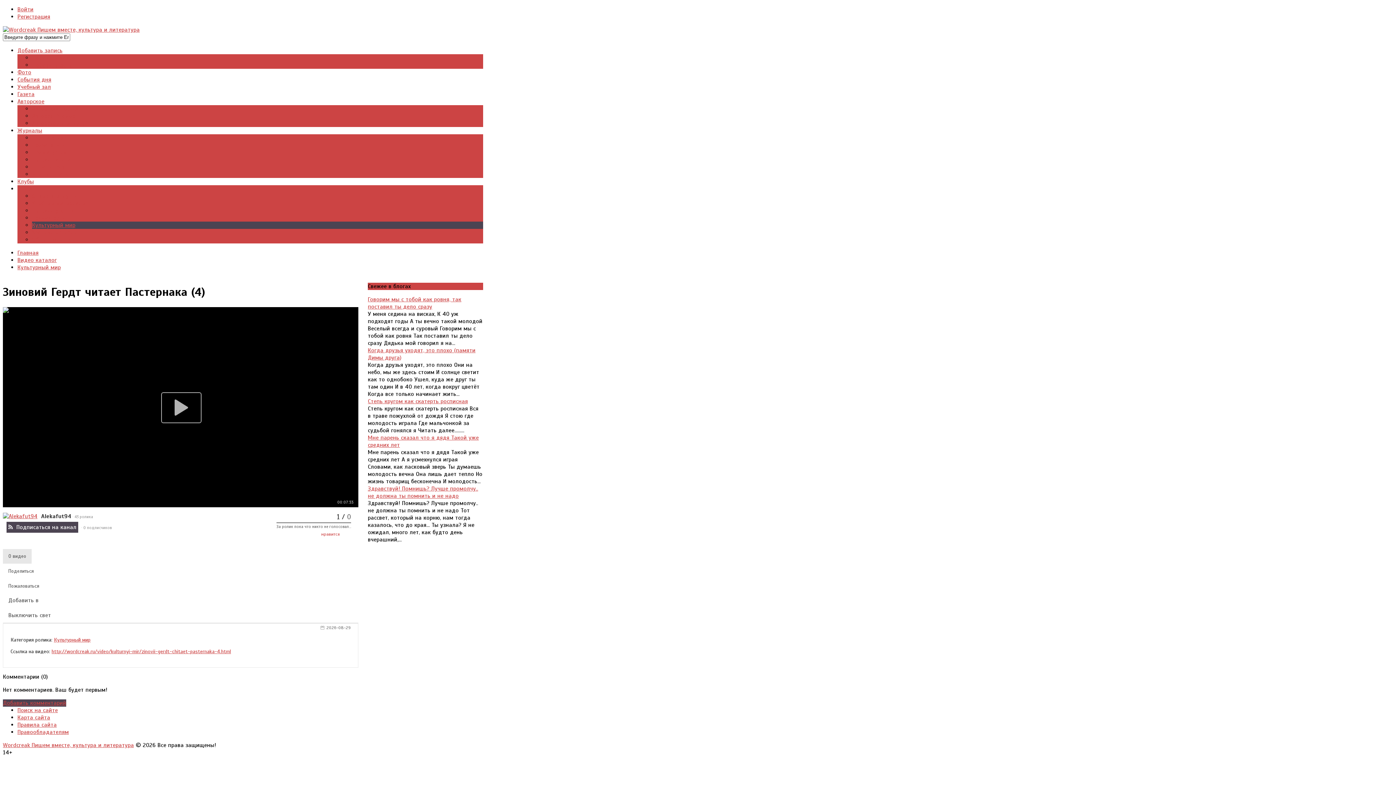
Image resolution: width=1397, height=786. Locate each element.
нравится (330, 534)
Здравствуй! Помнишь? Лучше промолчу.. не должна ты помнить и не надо (423, 492)
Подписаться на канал (46, 527)
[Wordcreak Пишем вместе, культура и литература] (71, 29)
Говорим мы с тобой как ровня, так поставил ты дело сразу (414, 303)
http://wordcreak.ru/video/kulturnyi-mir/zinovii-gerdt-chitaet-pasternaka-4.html (141, 651)
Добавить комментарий (34, 703)
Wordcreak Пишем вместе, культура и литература (68, 745)
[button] (17, 556)
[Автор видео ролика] (20, 516)
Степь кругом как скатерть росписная (418, 401)
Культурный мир (72, 639)
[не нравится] (347, 535)
